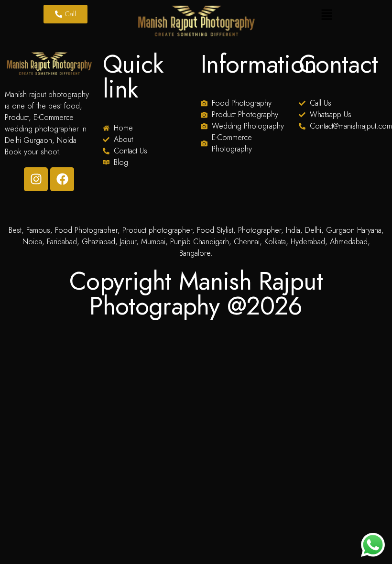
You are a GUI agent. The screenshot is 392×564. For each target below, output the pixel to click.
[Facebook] (62, 179)
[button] (326, 15)
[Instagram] (36, 179)
